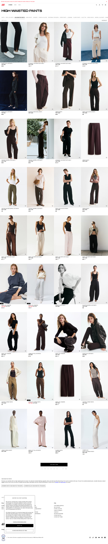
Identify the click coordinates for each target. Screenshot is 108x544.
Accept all (19, 525)
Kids (19, 4)
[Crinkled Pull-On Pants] (40, 332)
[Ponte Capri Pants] (67, 284)
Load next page (54, 464)
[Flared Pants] (67, 429)
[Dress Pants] (67, 90)
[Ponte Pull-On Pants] (13, 42)
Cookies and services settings (19, 530)
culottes (56, 482)
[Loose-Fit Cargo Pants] (40, 380)
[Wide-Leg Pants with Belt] (13, 235)
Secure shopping (58, 513)
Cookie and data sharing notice (19, 521)
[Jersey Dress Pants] (13, 429)
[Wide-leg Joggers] (13, 284)
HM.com (3, 497)
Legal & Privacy (58, 510)
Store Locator (58, 508)
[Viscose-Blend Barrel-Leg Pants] (13, 187)
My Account (57, 507)
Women (10, 4)
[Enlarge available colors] (3, 66)
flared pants (63, 482)
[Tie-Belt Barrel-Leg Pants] (13, 139)
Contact (56, 512)
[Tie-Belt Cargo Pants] (13, 380)
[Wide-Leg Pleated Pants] (94, 90)
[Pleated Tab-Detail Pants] (40, 90)
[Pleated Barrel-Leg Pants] (94, 284)
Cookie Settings (58, 516)
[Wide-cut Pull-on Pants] (40, 429)
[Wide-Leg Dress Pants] (94, 429)
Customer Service (59, 505)
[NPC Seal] (3, 537)
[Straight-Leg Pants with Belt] (40, 42)
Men (15, 4)
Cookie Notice (57, 515)
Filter (103, 20)
